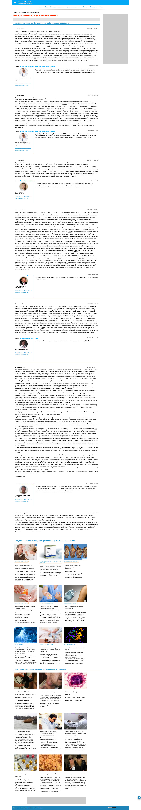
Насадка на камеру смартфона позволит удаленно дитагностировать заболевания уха (25, 692)
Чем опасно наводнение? (22, 731)
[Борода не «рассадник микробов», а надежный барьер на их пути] (76, 762)
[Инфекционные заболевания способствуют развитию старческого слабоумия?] (51, 721)
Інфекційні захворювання (21, 561)
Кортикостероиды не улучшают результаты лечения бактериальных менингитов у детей (75, 733)
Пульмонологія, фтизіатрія (71, 561)
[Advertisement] (115, 39)
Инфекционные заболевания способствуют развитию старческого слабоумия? (48, 733)
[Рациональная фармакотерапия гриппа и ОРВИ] (76, 593)
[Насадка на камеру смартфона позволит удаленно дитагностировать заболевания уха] (26, 681)
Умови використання (19, 807)
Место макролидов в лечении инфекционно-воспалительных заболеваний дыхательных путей (25, 566)
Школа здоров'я (19, 644)
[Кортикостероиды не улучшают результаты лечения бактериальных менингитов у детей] (76, 721)
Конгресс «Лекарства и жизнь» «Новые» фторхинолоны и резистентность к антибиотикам (49, 608)
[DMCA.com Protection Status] (112, 808)
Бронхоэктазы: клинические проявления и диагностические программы (74, 566)
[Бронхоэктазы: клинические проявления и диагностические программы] (76, 552)
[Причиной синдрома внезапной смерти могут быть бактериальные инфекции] (76, 681)
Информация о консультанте (23, 83)
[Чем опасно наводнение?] (26, 721)
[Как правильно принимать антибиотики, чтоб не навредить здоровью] (26, 762)
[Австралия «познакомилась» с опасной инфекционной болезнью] (51, 681)
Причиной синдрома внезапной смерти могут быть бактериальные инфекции (75, 692)
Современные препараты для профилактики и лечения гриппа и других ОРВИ (50, 649)
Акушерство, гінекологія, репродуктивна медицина (50, 562)
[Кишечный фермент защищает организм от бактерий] (51, 762)
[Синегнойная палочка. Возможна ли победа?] (76, 635)
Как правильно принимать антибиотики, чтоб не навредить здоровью (24, 774)
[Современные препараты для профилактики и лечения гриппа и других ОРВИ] (51, 635)
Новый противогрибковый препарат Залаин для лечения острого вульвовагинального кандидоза (50, 567)
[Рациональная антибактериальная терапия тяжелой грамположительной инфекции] (26, 593)
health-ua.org (25, 2)
